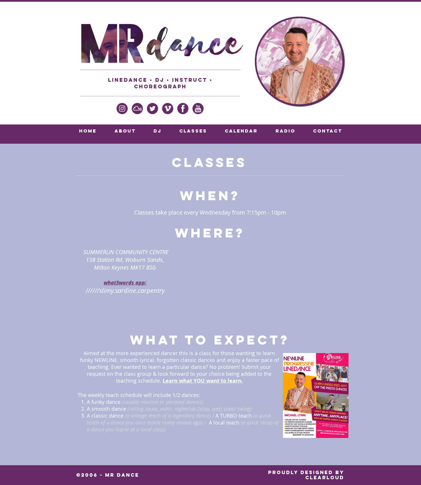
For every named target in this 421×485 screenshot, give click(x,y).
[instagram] (122, 108)
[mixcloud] (137, 108)
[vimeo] (167, 108)
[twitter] (152, 108)
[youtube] (198, 108)
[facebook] (182, 108)
